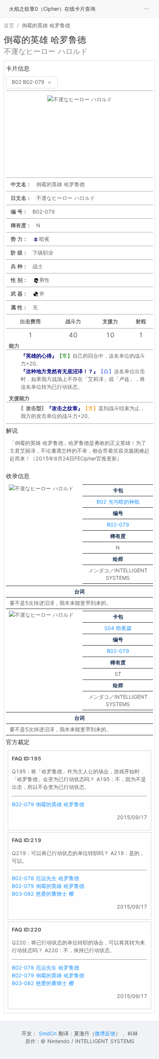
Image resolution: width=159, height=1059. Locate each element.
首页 (9, 25)
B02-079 (118, 524)
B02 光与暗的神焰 (118, 501)
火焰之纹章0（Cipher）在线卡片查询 (52, 9)
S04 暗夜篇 (118, 628)
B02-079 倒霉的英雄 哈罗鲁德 (48, 804)
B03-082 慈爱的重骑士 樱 (43, 894)
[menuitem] (146, 9)
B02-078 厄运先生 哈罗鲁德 (45, 878)
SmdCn (48, 1033)
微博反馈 (105, 1033)
